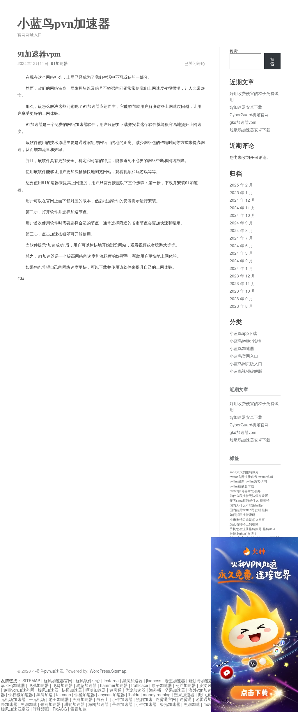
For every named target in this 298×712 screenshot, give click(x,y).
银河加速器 (50, 704)
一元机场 (37, 699)
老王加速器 (175, 680)
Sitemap (118, 671)
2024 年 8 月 (241, 230)
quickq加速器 (13, 685)
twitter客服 (265, 476)
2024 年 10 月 (242, 215)
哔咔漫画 (41, 709)
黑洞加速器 (132, 680)
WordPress (100, 671)
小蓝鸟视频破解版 (246, 371)
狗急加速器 (86, 685)
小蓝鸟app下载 (243, 333)
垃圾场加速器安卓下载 (250, 130)
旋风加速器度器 (15, 709)
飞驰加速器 (39, 685)
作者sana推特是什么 (244, 500)
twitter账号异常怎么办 (245, 491)
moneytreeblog (157, 694)
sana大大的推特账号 (244, 472)
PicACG (60, 709)
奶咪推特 (261, 510)
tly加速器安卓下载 (246, 107)
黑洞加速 (44, 694)
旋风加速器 (48, 690)
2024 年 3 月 (241, 253)
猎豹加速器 (74, 704)
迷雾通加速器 (207, 699)
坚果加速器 (175, 690)
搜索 (234, 51)
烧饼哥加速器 (201, 680)
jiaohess (153, 680)
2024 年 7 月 (241, 238)
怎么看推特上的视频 (244, 524)
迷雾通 (115, 690)
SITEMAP (31, 680)
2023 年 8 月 (241, 306)
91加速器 (59, 63)
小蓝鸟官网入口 (244, 356)
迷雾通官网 (166, 699)
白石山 (102, 699)
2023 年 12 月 (242, 276)
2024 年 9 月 (241, 223)
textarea (111, 680)
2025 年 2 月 (241, 185)
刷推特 (264, 500)
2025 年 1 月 (241, 192)
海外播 (155, 690)
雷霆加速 (78, 709)
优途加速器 (135, 690)
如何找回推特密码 (242, 514)
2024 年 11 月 (242, 207)
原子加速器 (162, 685)
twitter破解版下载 (242, 486)
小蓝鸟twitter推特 (245, 341)
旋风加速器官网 (58, 680)
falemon (63, 694)
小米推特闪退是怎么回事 (247, 519)
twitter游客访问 (256, 481)
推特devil (269, 529)
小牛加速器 (122, 699)
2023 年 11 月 (242, 283)
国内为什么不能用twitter (247, 505)
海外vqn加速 (200, 690)
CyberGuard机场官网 (249, 114)
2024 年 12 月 (242, 200)
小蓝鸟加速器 (242, 348)
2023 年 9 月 (241, 298)
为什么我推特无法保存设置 (249, 495)
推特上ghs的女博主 (243, 533)
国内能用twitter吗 (242, 510)
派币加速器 (208, 694)
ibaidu (133, 694)
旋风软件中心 (88, 680)
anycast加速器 (111, 694)
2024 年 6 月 (241, 245)
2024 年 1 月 (241, 268)
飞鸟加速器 (62, 685)
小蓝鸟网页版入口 (246, 363)
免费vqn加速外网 (18, 690)
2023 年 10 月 (242, 291)
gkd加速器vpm (243, 122)
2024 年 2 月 (241, 260)
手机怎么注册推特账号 (246, 529)
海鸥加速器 (98, 704)
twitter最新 (237, 481)
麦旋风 (205, 685)
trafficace (139, 685)
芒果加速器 (122, 704)
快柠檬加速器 (20, 694)
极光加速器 (170, 704)
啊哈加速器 (96, 690)
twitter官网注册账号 (243, 476)
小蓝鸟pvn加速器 (63, 23)
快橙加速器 (72, 690)
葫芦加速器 (185, 685)
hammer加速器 (114, 685)
